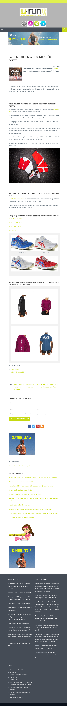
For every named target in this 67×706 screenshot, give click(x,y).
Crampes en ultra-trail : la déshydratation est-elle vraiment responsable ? (31, 509)
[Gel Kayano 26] (46, 243)
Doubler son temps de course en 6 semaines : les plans (46, 655)
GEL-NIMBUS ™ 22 (15, 219)
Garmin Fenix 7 (14, 677)
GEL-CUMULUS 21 (15, 226)
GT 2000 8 (12, 230)
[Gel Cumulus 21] (22, 243)
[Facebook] (29, 426)
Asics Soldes (15, 369)
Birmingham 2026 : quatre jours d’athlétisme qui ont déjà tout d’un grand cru (32, 486)
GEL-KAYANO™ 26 (15, 223)
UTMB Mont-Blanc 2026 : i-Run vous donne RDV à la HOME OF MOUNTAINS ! (33, 477)
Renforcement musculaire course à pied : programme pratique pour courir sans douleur (47, 586)
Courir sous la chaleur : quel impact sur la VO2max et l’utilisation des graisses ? (33, 513)
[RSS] (42, 426)
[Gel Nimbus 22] (22, 263)
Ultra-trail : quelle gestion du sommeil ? (21, 482)
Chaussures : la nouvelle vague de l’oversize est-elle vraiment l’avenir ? (46, 627)
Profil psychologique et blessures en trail (21, 517)
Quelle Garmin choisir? (17, 697)
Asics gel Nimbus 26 (16, 670)
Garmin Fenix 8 (14, 679)
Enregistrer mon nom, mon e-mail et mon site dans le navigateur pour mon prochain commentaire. (33, 414)
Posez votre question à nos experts (19, 466)
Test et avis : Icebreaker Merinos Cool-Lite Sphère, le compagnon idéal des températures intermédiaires (19, 617)
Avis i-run (13, 672)
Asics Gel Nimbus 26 (17, 372)
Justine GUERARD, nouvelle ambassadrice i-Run (45, 386)
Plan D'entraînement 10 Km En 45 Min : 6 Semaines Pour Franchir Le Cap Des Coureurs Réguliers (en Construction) (47, 604)
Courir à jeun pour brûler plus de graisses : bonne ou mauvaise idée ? (23, 387)
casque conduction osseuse (18, 675)
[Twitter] (33, 426)
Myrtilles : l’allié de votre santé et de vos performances (25, 494)
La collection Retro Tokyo (16, 199)
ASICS (56, 68)
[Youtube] (38, 426)
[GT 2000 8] (46, 263)
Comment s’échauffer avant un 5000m (20, 490)
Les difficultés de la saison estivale (19, 505)
